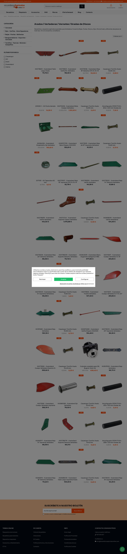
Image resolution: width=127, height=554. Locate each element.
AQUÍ (49, 273)
